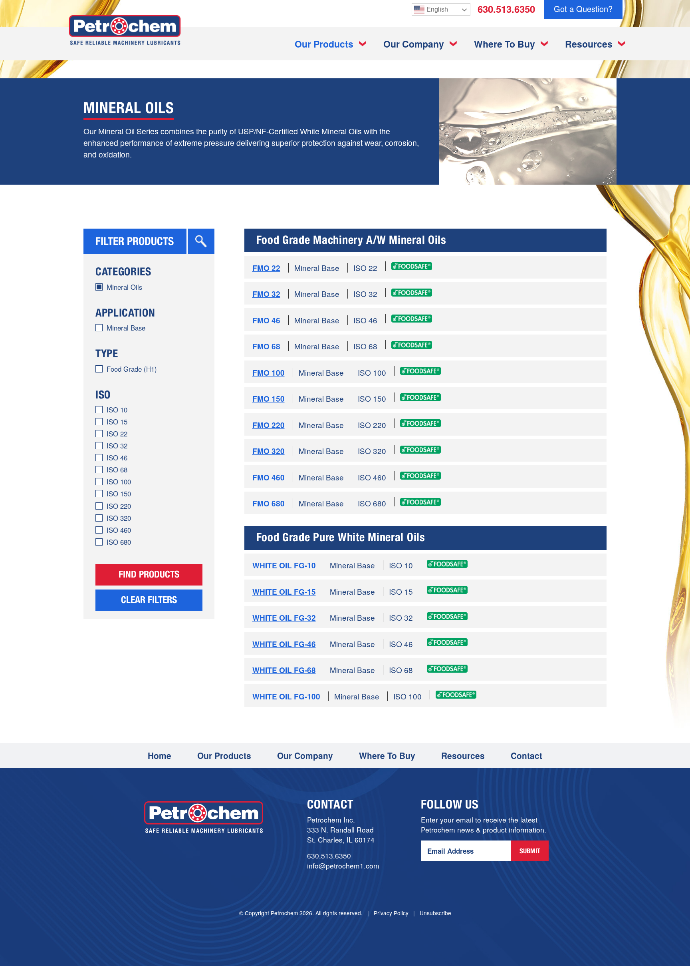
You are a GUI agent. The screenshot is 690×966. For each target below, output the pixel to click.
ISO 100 (119, 482)
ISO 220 (119, 506)
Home (159, 755)
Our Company (413, 43)
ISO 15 (117, 422)
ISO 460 (119, 530)
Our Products (324, 43)
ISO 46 (117, 458)
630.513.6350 (506, 9)
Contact (526, 755)
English (437, 9)
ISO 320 (119, 518)
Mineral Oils (124, 287)
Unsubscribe (435, 913)
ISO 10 (117, 410)
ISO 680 (119, 542)
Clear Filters (149, 601)
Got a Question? (583, 8)
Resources (589, 43)
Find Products (149, 575)
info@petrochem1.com (343, 865)
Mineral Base (126, 328)
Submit (529, 851)
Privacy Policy (391, 913)
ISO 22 (117, 434)
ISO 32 (117, 446)
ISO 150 (119, 494)
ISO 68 (117, 470)
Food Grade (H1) (132, 369)
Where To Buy (504, 43)
